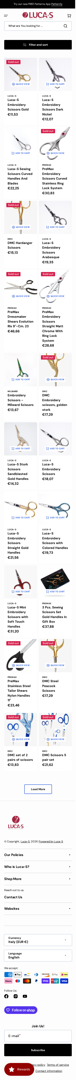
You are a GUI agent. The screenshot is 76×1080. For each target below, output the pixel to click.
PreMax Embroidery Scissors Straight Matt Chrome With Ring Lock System (51, 324)
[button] (6, 15)
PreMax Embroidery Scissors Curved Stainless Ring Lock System (51, 178)
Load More (36, 783)
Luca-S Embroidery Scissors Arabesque (50, 250)
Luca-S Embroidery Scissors (50, 464)
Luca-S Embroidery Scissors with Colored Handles (51, 536)
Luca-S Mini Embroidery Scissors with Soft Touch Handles (18, 609)
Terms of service (56, 1065)
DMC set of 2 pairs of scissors (18, 748)
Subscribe (36, 1050)
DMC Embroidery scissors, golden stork (50, 399)
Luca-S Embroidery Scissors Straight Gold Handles (18, 536)
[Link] (36, 4)
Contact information (47, 1071)
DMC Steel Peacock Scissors (49, 676)
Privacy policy (34, 1065)
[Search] (63, 26)
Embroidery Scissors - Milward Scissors (17, 399)
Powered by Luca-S (51, 841)
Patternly (55, 4)
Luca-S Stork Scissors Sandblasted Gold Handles (18, 467)
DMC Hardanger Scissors (16, 248)
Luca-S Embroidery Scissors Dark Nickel (51, 105)
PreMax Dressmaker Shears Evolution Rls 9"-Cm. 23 (17, 320)
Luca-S (25, 841)
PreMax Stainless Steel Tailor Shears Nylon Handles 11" (19, 681)
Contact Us (13, 897)
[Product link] (20, 91)
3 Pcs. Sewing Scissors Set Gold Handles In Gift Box (53, 606)
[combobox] (36, 26)
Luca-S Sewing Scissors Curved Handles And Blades (19, 175)
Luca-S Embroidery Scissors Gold (18, 103)
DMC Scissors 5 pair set (53, 746)
